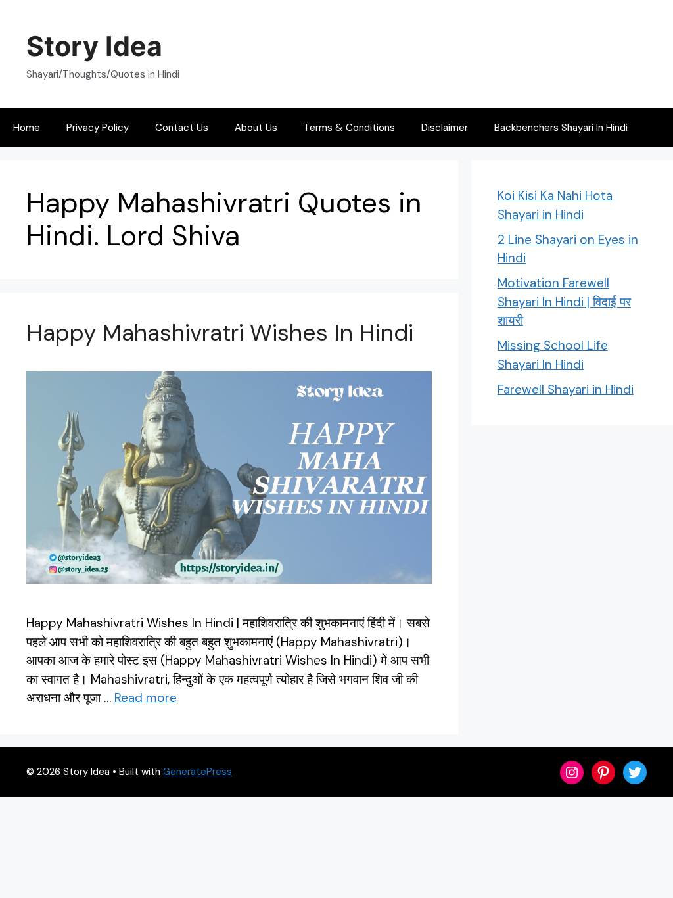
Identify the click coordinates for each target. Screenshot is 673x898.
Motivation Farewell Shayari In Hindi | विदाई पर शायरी (564, 302)
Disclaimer (444, 127)
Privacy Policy (97, 127)
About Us (256, 127)
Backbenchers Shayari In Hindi (561, 127)
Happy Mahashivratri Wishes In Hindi (219, 333)
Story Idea (94, 46)
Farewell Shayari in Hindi (566, 389)
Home (26, 127)
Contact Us (181, 127)
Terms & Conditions (349, 127)
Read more (145, 698)
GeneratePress (197, 771)
